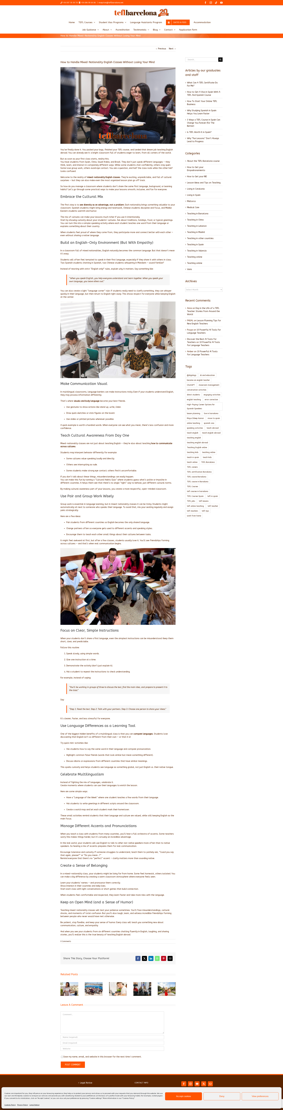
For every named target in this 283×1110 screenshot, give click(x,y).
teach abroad (213, 428)
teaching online (208, 452)
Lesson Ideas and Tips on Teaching (204, 182)
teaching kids (192, 452)
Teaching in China (195, 220)
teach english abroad (211, 433)
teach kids (207, 457)
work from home (194, 516)
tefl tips (205, 511)
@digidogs (191, 375)
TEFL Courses (192, 486)
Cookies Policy (10, 1105)
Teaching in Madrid (196, 232)
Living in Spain (193, 195)
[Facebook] (183, 1083)
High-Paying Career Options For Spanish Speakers (201, 406)
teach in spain (193, 457)
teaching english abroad (197, 442)
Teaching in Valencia (197, 251)
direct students (193, 395)
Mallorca (191, 201)
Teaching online (194, 257)
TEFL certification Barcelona (199, 472)
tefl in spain (212, 496)
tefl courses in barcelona (197, 491)
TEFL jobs (191, 501)
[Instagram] (190, 1083)
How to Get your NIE (197, 176)
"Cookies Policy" (128, 1098)
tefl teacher (213, 506)
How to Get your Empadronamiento (196, 169)
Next (171, 48)
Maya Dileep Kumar (195, 418)
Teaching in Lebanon (197, 226)
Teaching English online (197, 447)
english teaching (194, 399)
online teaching (193, 423)
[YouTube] (197, 1083)
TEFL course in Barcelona (197, 481)
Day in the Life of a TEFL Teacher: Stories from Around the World (203, 311)
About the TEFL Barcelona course (203, 161)
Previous (162, 48)
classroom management (209, 385)
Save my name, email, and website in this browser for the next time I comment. (102, 1057)
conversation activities (196, 390)
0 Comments (65, 941)
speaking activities (195, 428)
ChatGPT (191, 385)
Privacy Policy (22, 1105)
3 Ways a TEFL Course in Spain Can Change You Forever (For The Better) (203, 123)
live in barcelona (211, 413)
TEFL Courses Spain (195, 496)
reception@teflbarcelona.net (110, 3)
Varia (189, 269)
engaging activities (212, 395)
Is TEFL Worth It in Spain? (199, 132)
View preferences (260, 1096)
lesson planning (193, 413)
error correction (211, 399)
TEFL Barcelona (208, 462)
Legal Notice (34, 1105)
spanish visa (209, 423)
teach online (192, 462)
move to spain (214, 418)
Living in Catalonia (196, 189)
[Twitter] (203, 1083)
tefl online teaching (195, 506)
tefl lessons (203, 501)
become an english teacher (198, 380)
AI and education (207, 375)
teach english (192, 433)
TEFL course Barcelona (196, 477)
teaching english (194, 438)
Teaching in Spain (195, 244)
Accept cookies (183, 1096)
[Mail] (210, 1083)
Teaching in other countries (200, 238)
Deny (221, 1096)
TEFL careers (192, 467)
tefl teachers (192, 511)
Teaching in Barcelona (197, 213)
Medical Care (193, 207)
